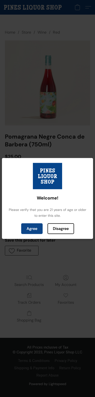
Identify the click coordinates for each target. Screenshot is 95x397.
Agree (32, 228)
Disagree (61, 228)
